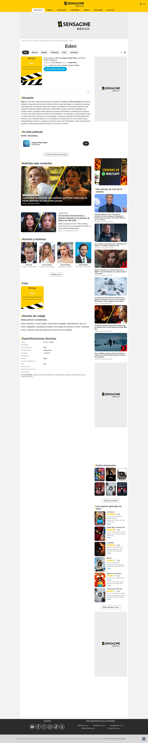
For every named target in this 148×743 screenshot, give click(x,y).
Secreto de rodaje (33, 316)
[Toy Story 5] (100, 518)
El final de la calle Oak (114, 589)
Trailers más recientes (111, 500)
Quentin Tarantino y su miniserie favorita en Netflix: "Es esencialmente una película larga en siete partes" (111, 271)
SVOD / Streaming (29, 136)
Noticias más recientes (37, 163)
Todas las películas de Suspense (59, 40)
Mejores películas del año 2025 (43, 374)
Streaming (75, 10)
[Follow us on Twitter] (44, 726)
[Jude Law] (29, 252)
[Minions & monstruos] (100, 580)
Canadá (51, 342)
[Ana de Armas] (47, 252)
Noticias (110, 10)
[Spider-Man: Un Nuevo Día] (100, 534)
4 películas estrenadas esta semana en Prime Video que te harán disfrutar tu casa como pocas (54, 199)
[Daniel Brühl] (83, 252)
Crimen (46, 60)
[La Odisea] (100, 549)
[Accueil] (74, 4)
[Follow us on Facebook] (38, 726)
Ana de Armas (63, 65)
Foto (25, 283)
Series (86, 10)
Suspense (53, 60)
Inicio (23, 40)
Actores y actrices (34, 239)
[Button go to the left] (121, 52)
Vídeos (49, 10)
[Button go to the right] (124, 52)
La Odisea (110, 543)
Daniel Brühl (83, 265)
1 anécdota (46, 353)
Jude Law (53, 65)
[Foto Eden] (32, 297)
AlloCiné (81, 725)
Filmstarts (96, 725)
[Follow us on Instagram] (50, 726)
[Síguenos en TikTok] (56, 726)
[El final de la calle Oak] (100, 595)
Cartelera (61, 10)
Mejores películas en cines (111, 607)
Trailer (109, 524)
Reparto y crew (56, 274)
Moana (109, 558)
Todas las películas (44, 40)
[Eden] (31, 70)
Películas (38, 10)
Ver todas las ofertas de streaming (56, 154)
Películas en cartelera (32, 40)
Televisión (98, 10)
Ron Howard (56, 62)
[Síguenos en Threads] (62, 726)
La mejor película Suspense (62, 374)
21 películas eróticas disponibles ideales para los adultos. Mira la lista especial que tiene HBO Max (111, 327)
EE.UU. (45, 342)
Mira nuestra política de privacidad (115, 738)
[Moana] (100, 564)
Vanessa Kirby (74, 65)
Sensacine (111, 728)
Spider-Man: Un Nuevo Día (116, 527)
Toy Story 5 (111, 512)
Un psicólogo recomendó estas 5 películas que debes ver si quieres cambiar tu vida (110, 244)
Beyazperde (114, 725)
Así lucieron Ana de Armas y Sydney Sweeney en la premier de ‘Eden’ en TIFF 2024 (74, 218)
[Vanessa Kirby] (65, 252)
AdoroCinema (86, 728)
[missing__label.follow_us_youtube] (32, 726)
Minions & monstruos (114, 573)
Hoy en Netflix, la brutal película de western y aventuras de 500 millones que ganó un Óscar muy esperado (110, 355)
